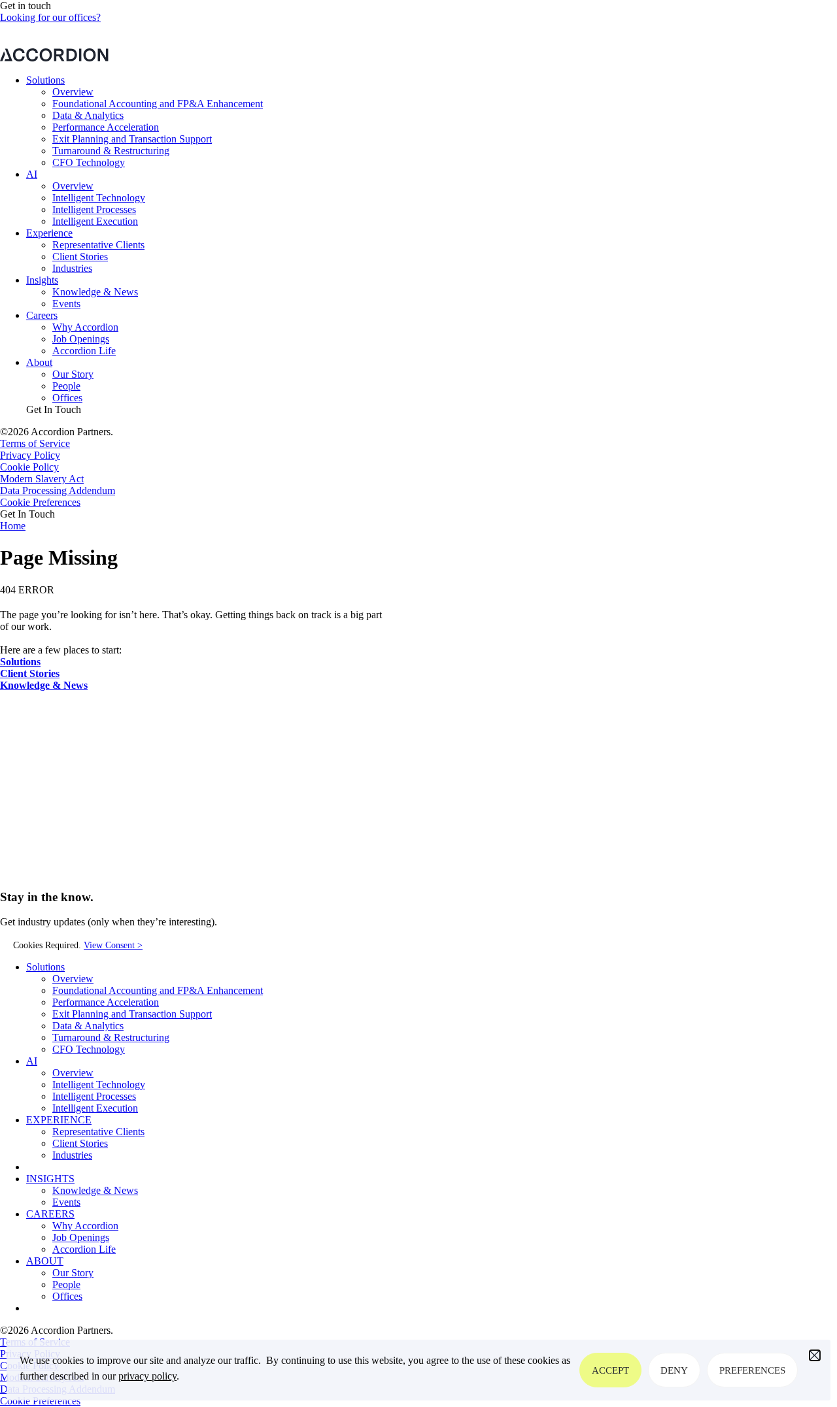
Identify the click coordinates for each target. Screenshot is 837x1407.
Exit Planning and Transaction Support (132, 138)
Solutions (45, 80)
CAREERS (50, 1213)
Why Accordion (85, 327)
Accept (610, 1370)
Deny (674, 1370)
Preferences (752, 1370)
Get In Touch (53, 409)
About (39, 362)
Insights (42, 280)
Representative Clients (98, 244)
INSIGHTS (50, 1178)
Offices (67, 397)
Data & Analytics (88, 115)
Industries (72, 268)
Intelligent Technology (98, 197)
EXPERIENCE (59, 1119)
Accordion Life (84, 350)
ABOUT (44, 1260)
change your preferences (544, 42)
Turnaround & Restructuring (110, 150)
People (66, 385)
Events (66, 303)
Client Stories (80, 256)
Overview (73, 91)
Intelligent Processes (94, 209)
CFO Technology (88, 162)
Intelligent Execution (95, 221)
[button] (815, 1355)
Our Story (73, 374)
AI (31, 174)
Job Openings (80, 338)
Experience (49, 233)
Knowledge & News (95, 291)
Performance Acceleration (105, 127)
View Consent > (113, 945)
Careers (42, 315)
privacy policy (147, 1376)
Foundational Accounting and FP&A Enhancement (157, 103)
